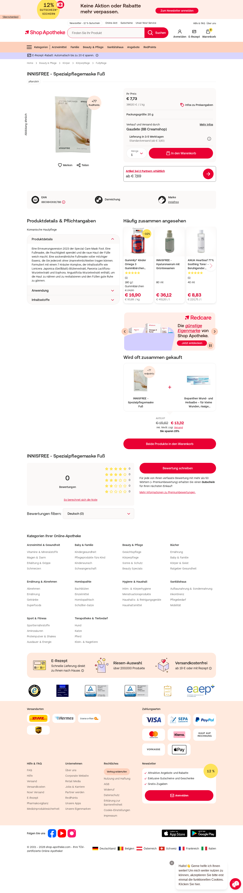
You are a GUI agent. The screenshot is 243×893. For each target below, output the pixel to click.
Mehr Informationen (122, 485)
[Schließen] (177, 390)
